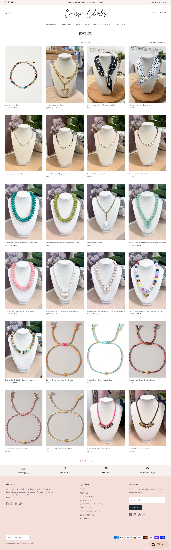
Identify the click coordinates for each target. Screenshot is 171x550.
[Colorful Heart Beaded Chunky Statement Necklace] (147, 280)
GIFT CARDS (120, 24)
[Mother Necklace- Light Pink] (106, 143)
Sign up (135, 507)
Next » (91, 461)
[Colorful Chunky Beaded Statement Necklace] (23, 349)
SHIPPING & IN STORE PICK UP (92, 504)
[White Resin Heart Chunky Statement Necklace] (65, 280)
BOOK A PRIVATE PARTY (102, 24)
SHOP (78, 24)
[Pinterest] (12, 2)
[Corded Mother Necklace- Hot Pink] (106, 418)
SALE (87, 24)
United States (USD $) (157, 2)
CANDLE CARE (85, 507)
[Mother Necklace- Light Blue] (23, 143)
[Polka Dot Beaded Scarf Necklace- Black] (106, 74)
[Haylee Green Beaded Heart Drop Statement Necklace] (147, 212)
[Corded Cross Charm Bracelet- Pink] (23, 418)
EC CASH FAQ (85, 518)
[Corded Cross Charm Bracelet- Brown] (147, 349)
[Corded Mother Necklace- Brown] (147, 418)
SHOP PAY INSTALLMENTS (90, 511)
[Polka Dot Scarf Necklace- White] (147, 74)
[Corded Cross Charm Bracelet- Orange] (65, 349)
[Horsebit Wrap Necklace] (65, 74)
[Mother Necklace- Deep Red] (147, 143)
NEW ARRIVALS (52, 24)
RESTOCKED (66, 24)
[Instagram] (9, 2)
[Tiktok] (16, 2)
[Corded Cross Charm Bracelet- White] (65, 418)
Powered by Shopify (28, 543)
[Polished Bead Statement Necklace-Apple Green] (65, 212)
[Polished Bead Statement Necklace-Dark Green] (23, 212)
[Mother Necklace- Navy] (65, 143)
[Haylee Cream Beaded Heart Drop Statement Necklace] (106, 280)
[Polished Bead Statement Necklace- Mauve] (23, 280)
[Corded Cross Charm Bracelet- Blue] (106, 349)
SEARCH (83, 489)
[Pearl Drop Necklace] (106, 212)
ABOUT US (84, 493)
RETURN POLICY (86, 500)
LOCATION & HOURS (88, 496)
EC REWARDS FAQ (87, 515)
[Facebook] (5, 2)
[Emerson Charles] (85, 13)
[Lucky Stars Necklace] (23, 74)
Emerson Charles (16, 543)
